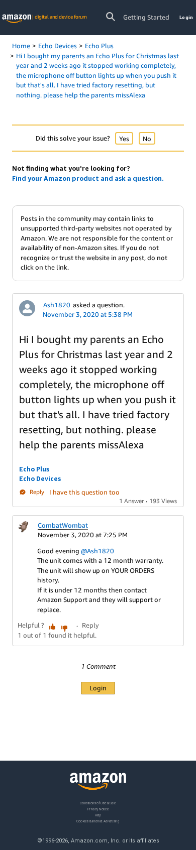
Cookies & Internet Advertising (98, 820)
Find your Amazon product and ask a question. (88, 178)
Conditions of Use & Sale (98, 803)
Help (98, 814)
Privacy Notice (98, 808)
